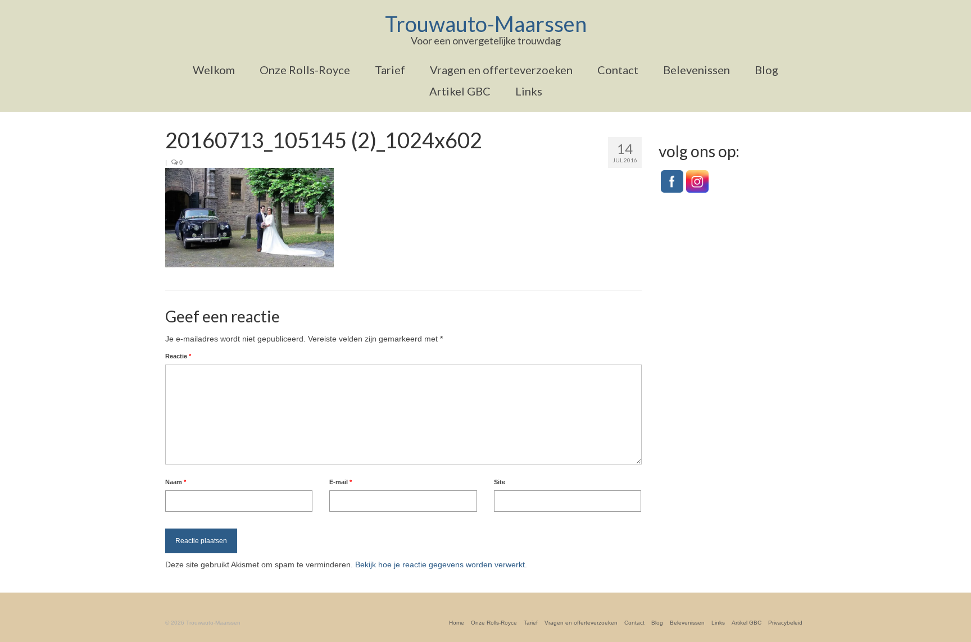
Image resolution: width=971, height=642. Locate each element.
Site (499, 482)
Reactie (178, 356)
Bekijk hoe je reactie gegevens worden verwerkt (440, 564)
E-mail (340, 482)
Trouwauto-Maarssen (486, 24)
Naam (175, 482)
